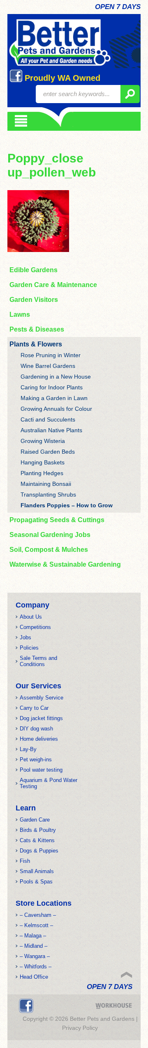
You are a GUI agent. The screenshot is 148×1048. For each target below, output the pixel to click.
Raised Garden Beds (48, 451)
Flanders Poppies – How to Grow (67, 505)
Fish (25, 861)
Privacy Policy (80, 1027)
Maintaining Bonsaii (46, 483)
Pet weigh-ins (36, 759)
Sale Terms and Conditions (38, 661)
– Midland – (33, 946)
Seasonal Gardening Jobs (49, 534)
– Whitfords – (35, 966)
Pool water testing (41, 770)
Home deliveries (39, 739)
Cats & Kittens (37, 840)
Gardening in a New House (56, 376)
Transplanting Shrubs (48, 494)
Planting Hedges (42, 473)
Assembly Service (41, 698)
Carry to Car (34, 708)
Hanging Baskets (43, 462)
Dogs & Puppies (39, 851)
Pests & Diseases (36, 329)
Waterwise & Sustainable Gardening (65, 564)
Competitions (35, 627)
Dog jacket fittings (41, 718)
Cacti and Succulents (48, 419)
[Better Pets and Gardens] (59, 42)
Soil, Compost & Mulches (48, 549)
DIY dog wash (36, 728)
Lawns (19, 314)
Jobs (25, 637)
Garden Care (35, 820)
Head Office (34, 977)
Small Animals (37, 871)
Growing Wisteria (43, 441)
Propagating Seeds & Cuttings (56, 519)
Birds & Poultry (38, 830)
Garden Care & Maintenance (53, 284)
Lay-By (28, 749)
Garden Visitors (33, 299)
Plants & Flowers (35, 344)
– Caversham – (38, 915)
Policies (29, 648)
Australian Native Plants (51, 430)
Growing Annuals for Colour (56, 408)
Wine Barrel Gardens (48, 366)
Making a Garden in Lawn (54, 398)
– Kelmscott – (36, 925)
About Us (31, 617)
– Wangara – (35, 956)
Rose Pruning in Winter (51, 355)
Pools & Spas (36, 881)
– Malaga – (33, 936)
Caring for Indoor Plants (52, 387)
